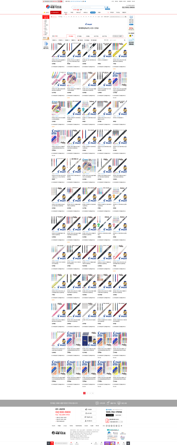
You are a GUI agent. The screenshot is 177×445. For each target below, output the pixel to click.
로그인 (113, 1)
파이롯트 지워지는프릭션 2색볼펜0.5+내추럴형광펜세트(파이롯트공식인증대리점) (58, 148)
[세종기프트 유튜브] (119, 425)
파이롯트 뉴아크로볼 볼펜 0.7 (103, 60)
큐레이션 (78, 12)
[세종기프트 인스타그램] (116, 425)
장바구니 (124, 1)
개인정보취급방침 (79, 425)
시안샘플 (91, 425)
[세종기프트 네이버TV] (109, 425)
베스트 (65, 13)
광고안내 (86, 425)
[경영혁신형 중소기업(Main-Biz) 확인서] (123, 433)
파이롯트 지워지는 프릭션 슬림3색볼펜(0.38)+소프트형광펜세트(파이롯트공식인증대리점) (119, 90)
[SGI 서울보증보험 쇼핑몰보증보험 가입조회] (112, 437)
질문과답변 (129, 1)
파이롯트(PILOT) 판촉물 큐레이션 (58, 66)
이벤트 (99, 12)
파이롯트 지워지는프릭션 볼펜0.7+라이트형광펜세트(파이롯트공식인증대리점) (119, 350)
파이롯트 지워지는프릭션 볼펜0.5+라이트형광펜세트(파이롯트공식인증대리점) (119, 379)
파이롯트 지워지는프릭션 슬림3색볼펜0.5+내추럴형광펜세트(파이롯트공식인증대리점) (104, 379)
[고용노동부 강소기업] (115, 433)
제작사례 (97, 425)
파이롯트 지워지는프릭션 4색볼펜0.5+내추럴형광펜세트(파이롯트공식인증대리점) (73, 350)
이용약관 (71, 425)
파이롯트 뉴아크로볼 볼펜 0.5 (118, 117)
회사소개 (133, 1)
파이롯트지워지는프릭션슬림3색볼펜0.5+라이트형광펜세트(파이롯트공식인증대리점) (58, 379)
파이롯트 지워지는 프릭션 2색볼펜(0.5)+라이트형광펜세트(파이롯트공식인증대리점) (104, 350)
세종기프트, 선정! (74, 1)
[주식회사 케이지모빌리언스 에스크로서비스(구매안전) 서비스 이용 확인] (122, 437)
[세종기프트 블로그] (106, 425)
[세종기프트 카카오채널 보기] (121, 425)
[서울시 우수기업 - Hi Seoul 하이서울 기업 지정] (109, 432)
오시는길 (65, 425)
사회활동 (59, 425)
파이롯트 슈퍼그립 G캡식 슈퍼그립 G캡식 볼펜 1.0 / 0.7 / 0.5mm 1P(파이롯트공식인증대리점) (58, 177)
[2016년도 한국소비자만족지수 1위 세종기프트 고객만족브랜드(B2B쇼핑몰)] (113, 429)
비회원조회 (120, 1)
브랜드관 (85, 12)
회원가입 (116, 1)
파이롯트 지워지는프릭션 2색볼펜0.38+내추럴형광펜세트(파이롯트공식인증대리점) (74, 379)
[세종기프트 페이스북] (111, 425)
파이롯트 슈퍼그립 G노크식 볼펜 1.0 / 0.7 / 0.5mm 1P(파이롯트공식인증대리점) (73, 61)
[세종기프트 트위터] (114, 425)
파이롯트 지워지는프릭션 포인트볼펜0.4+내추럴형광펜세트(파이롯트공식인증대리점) (89, 379)
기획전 (71, 12)
